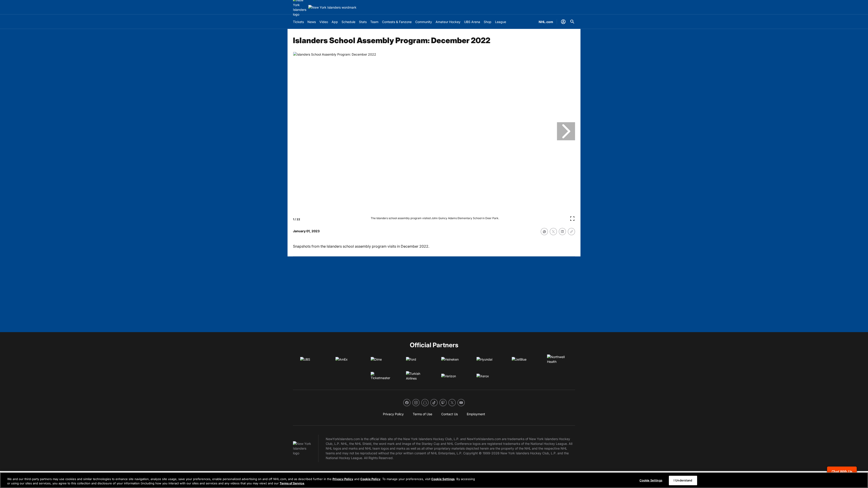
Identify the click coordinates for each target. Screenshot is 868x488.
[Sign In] (563, 21)
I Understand (683, 480)
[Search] (572, 21)
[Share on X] (553, 231)
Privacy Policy (343, 479)
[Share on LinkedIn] (562, 231)
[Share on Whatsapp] (544, 231)
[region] (434, 480)
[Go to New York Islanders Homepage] (332, 7)
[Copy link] (571, 231)
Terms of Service (292, 483)
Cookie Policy (370, 479)
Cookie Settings (443, 479)
